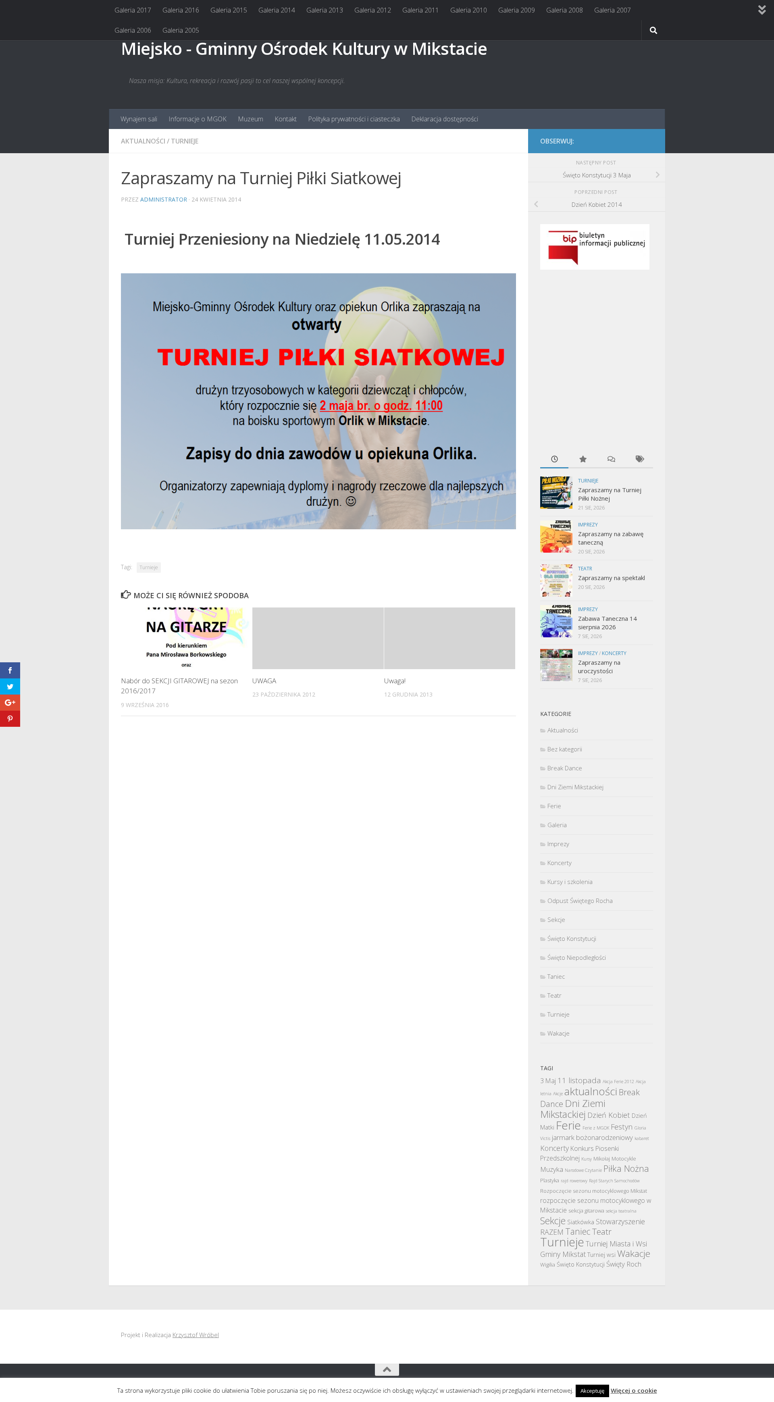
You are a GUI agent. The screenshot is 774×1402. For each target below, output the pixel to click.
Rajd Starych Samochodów (614, 1181)
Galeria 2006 (132, 30)
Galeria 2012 (372, 10)
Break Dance (564, 768)
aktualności (590, 1091)
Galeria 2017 (132, 10)
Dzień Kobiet (608, 1115)
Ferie (554, 806)
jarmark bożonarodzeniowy (592, 1137)
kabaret (642, 1138)
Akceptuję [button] (592, 1390)
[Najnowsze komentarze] (611, 459)
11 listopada (579, 1080)
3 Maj (548, 1080)
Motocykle (624, 1158)
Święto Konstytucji (571, 938)
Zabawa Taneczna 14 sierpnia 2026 (607, 622)
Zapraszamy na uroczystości (599, 666)
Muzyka (551, 1169)
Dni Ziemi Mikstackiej (575, 787)
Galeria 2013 (324, 10)
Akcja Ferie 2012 (618, 1081)
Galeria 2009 (516, 10)
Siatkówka (580, 1222)
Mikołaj (601, 1158)
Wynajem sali (139, 118)
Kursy (586, 1159)
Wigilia (547, 1264)
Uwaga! (395, 680)
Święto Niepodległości (576, 957)
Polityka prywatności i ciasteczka (354, 118)
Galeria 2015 (228, 10)
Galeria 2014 (276, 10)
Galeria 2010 (468, 10)
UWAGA (264, 680)
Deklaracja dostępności (444, 118)
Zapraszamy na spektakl (611, 578)
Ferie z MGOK (596, 1128)
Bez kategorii (564, 749)
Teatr (585, 568)
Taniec (556, 976)
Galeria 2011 (420, 10)
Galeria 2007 (612, 10)
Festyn (622, 1126)
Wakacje (558, 1033)
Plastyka (549, 1180)
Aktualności (143, 141)
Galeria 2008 (564, 10)
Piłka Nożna (626, 1168)
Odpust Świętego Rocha (580, 901)
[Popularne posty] (582, 459)
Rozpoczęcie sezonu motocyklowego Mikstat (593, 1190)
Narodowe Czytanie (583, 1170)
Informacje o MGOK (198, 118)
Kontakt (286, 118)
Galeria (557, 825)
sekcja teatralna (621, 1211)
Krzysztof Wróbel (196, 1335)
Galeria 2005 (180, 30)
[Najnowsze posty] (554, 459)
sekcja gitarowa (586, 1210)
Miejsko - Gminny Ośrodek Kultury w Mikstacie (304, 48)
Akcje (558, 1093)
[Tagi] (639, 459)
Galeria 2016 (180, 10)
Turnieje (184, 141)
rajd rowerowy (574, 1181)
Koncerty (614, 653)
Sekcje (556, 919)
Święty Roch (623, 1264)
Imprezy (588, 524)
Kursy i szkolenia (570, 882)
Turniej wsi (601, 1254)
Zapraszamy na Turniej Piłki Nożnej (609, 494)
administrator (163, 199)
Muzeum (250, 118)
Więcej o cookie (634, 1390)
